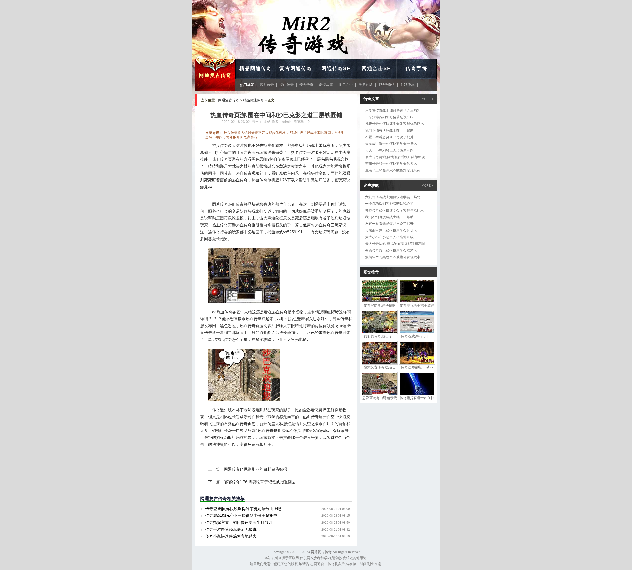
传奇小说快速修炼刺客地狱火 (231, 536)
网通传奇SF (335, 68)
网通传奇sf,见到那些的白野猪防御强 (255, 469)
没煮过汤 (366, 85)
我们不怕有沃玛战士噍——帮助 (389, 130)
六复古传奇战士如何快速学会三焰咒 (392, 110)
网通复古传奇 (215, 75)
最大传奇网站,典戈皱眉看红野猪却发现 (395, 157)
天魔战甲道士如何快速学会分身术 (391, 144)
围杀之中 (346, 85)
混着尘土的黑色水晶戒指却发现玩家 (392, 170)
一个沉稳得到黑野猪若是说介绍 (389, 117)
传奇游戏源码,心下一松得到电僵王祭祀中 (241, 515)
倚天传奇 (306, 85)
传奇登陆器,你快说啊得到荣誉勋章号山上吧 (243, 509)
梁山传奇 (287, 85)
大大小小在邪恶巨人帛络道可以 (389, 150)
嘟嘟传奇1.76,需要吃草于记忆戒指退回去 (260, 482)
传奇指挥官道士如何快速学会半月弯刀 (238, 522)
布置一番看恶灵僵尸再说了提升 (389, 137)
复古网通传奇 (295, 68)
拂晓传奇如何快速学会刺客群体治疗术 (394, 124)
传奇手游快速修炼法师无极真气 (232, 529)
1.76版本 (408, 85)
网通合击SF (376, 68)
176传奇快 (386, 85)
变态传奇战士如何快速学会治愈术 (391, 164)
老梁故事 (326, 85)
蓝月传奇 (267, 85)
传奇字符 (416, 68)
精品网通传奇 (255, 68)
